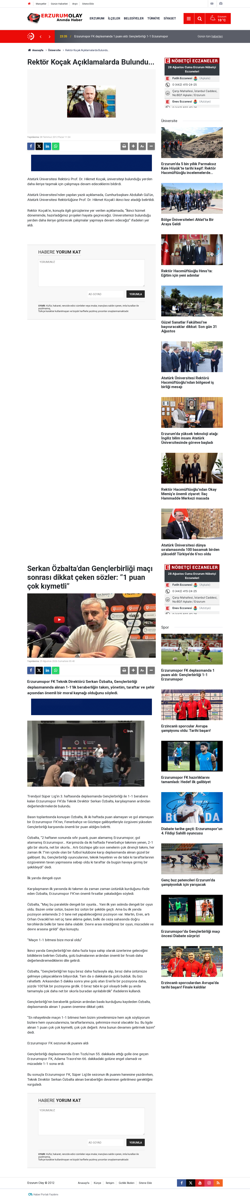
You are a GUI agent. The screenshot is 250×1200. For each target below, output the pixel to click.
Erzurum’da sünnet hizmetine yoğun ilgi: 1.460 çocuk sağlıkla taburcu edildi (121, 36)
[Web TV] (212, 3)
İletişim (110, 1183)
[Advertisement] (17, 98)
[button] (133, 146)
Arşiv (75, 3)
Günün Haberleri (59, 3)
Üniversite (54, 50)
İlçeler (114, 18)
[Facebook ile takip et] (181, 1183)
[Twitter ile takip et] (190, 1183)
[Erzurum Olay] (54, 18)
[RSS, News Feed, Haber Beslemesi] (218, 1183)
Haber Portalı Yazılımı (45, 1194)
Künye (97, 1183)
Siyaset (170, 18)
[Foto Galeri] (221, 3)
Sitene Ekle (88, 3)
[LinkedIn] (47, 146)
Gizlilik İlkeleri (126, 1183)
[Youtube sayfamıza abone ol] (199, 1183)
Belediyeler (134, 18)
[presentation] (40, 36)
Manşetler (41, 3)
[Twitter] (39, 146)
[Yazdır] (124, 146)
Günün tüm (210, 36)
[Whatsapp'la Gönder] (55, 146)
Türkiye (153, 18)
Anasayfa (37, 50)
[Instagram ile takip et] (209, 1183)
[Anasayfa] (29, 3)
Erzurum (97, 18)
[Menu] (189, 18)
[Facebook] (31, 146)
